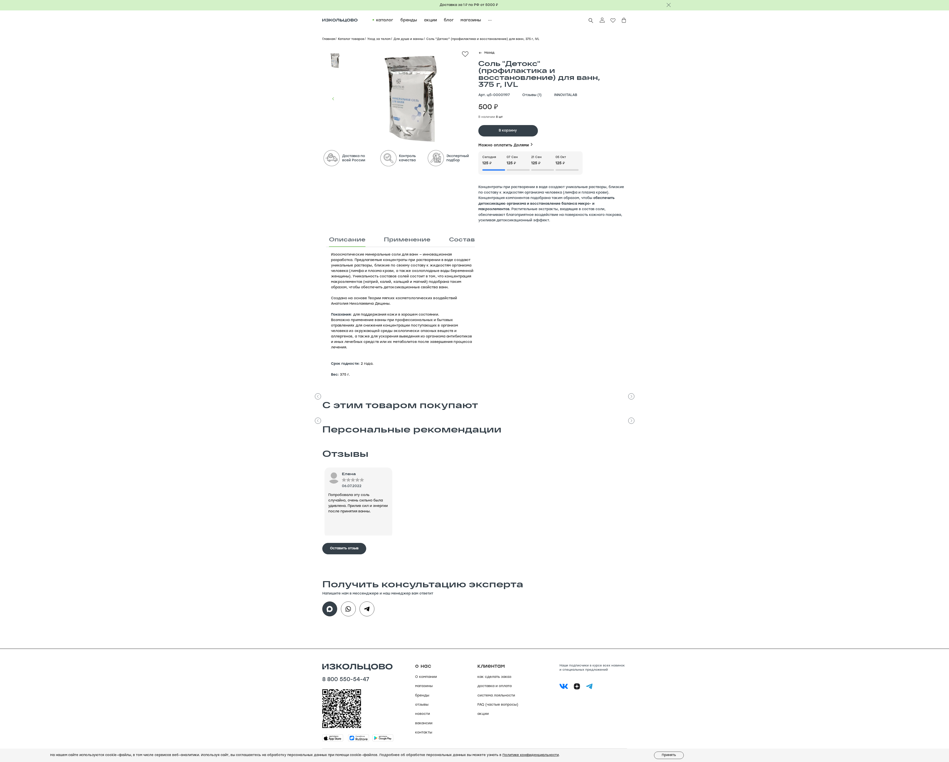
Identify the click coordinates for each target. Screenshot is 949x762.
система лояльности (496, 695)
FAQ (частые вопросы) (497, 705)
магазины (424, 686)
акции (483, 714)
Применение (407, 239)
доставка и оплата (494, 686)
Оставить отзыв (344, 548)
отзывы (421, 705)
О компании (426, 677)
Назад (489, 52)
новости (422, 714)
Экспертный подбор (457, 158)
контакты (423, 732)
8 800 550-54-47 (345, 680)
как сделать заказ (494, 677)
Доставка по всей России (353, 158)
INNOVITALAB (565, 95)
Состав (462, 239)
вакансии (423, 723)
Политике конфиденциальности (530, 755)
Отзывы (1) (532, 95)
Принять (669, 755)
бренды (422, 695)
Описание (347, 239)
